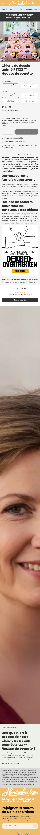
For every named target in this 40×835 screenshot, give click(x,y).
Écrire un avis (20, 300)
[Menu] (2, 3)
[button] (33, 3)
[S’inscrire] (35, 826)
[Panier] (37, 3)
